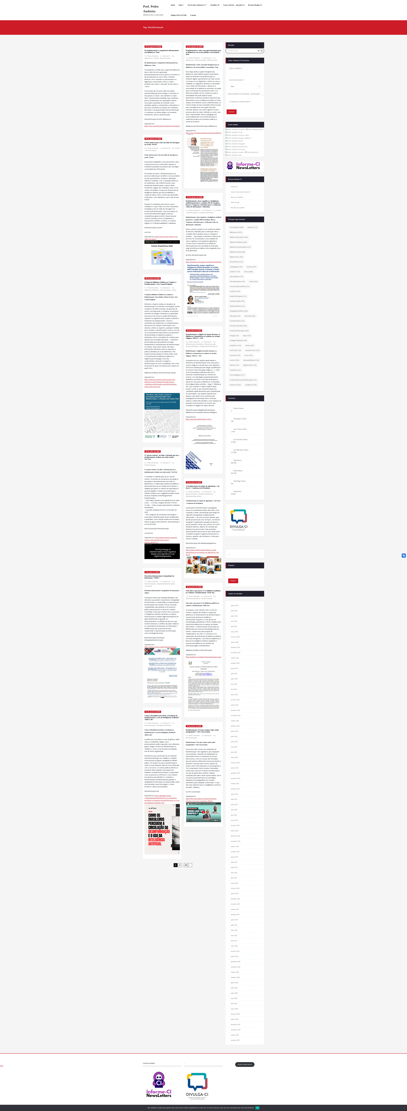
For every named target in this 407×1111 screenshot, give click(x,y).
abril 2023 (234, 815)
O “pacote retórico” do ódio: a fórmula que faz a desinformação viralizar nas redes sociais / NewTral (161, 457)
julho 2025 (234, 673)
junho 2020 (234, 993)
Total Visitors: (238, 471)
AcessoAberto (236, 227)
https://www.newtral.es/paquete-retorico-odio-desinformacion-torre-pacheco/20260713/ (160, 540)
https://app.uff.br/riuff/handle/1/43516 (198, 419)
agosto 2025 (234, 668)
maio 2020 (234, 998)
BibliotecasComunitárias (195, 344)
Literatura (235, 355)
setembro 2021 (235, 914)
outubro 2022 (235, 846)
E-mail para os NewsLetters (240, 101)
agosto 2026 (234, 605)
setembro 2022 (235, 851)
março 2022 (234, 883)
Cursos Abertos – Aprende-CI (234, 5)
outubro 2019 (235, 1035)
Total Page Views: (239, 481)
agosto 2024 (234, 731)
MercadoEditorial (251, 360)
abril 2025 (234, 689)
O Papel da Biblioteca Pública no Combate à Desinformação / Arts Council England (160, 283)
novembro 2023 (235, 778)
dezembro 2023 (235, 773)
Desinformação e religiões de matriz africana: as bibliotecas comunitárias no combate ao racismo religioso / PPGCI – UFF (203, 336)
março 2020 (234, 1009)
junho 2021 (234, 930)
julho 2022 (234, 862)
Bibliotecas (149, 58)
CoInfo (156, 58)
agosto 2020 (234, 982)
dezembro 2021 (235, 899)
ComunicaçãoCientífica (239, 286)
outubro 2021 (235, 909)
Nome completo (235, 68)
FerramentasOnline (238, 326)
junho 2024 (234, 742)
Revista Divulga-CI (255, 5)
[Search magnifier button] (261, 50)
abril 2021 (234, 941)
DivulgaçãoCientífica (239, 311)
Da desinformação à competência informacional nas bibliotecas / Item (250, 28)
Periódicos (235, 370)
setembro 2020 (235, 977)
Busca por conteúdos (237, 197)
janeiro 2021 (234, 956)
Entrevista (250, 316)
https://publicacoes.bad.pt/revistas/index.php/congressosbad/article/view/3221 (212, 657)
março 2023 (234, 820)
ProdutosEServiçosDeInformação (243, 380)
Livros (249, 355)
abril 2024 (234, 752)
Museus (234, 365)
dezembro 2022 (235, 836)
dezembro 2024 (235, 710)
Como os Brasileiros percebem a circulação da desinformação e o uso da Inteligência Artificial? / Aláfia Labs (162, 717)
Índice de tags (235, 202)
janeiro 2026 (234, 642)
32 (186, 865)
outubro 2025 (235, 658)
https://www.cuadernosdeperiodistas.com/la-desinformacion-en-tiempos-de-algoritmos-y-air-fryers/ (202, 552)
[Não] (404, 1108)
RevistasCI (235, 385)
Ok (257, 1108)
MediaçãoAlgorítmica (193, 496)
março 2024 (234, 757)
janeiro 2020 (234, 1019)
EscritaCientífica (237, 321)
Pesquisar (231, 565)
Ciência (248, 272)
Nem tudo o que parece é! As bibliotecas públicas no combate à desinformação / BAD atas (203, 592)
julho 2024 (234, 736)
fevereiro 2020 (235, 1014)
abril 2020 (234, 1003)
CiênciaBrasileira (237, 281)
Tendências (251, 385)
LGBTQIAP (235, 350)
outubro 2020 (235, 972)
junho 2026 (234, 616)
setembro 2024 (235, 726)
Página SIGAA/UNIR (179, 15)
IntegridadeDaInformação (166, 584)
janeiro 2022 (234, 893)
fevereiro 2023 (235, 825)
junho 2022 (234, 867)
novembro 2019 (235, 1030)
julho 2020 (234, 988)
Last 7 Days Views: (240, 429)
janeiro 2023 (234, 831)
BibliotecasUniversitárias (240, 247)
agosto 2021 (234, 920)
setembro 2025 (235, 663)
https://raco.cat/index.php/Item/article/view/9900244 (204, 133)
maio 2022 (234, 872)
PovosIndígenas (237, 375)
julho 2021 (234, 925)
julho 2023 (234, 799)
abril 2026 (234, 626)
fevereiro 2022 (235, 888)
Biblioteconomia (237, 252)
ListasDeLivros (252, 350)
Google (234, 336)
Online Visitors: (238, 408)
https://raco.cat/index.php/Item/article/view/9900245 (162, 126)
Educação (235, 316)
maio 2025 (234, 684)
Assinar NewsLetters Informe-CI (240, 192)
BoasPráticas (236, 262)
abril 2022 (234, 878)
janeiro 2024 (234, 768)
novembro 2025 (235, 652)
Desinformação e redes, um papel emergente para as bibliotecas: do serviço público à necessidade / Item (203, 52)
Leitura (249, 345)
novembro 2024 (235, 715)
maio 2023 (234, 810)
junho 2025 (234, 679)
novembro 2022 (235, 841)
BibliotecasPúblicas (152, 290)
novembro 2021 (235, 904)
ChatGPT (235, 272)
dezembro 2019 (235, 1024)
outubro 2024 (235, 721)
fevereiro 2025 (235, 700)
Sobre (180, 5)
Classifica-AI (214, 5)
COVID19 (235, 291)
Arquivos (252, 227)
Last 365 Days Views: (241, 450)
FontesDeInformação (239, 331)
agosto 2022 (234, 857)
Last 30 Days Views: (240, 439)
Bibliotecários (236, 257)
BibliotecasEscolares (239, 237)
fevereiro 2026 (235, 637)
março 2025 (234, 694)
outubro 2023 (235, 783)
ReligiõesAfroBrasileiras (209, 346)
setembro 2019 (235, 1040)
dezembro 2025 (235, 647)
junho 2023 (234, 804)
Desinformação (165, 58)
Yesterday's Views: (240, 419)
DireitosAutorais (237, 306)
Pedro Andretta (153, 56)
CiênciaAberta (236, 276)
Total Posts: (237, 491)
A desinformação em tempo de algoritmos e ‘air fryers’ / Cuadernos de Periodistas (203, 487)
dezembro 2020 (235, 961)
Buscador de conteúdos (238, 207)
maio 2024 (234, 747)
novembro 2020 (235, 967)
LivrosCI (234, 360)
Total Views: (237, 460)
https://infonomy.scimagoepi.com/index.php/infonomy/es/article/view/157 (211, 262)
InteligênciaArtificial (164, 725)
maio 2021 (234, 935)
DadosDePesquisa (238, 296)
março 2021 (234, 946)
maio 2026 (234, 621)
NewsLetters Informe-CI (196, 5)
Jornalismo (235, 345)
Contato (193, 15)
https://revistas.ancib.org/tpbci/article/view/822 (160, 647)
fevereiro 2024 (235, 763)
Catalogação (236, 267)
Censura (251, 267)
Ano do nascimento (236, 80)
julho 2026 (234, 611)
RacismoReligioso (192, 346)
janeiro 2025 (234, 705)
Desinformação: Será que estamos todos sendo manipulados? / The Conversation (202, 731)
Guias (174, 290)
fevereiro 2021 (235, 951)
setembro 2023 (235, 789)
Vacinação (148, 586)
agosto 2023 (234, 794)
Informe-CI (166, 56)
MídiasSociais (212, 60)
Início (173, 5)
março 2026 (234, 632)
